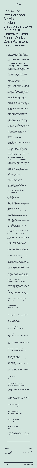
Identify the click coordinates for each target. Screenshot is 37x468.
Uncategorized (27, 442)
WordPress (31, 464)
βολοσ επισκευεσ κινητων (12, 164)
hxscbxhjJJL (10, 443)
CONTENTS (18, 3)
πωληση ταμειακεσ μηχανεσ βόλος (17, 258)
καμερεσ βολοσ (22, 69)
